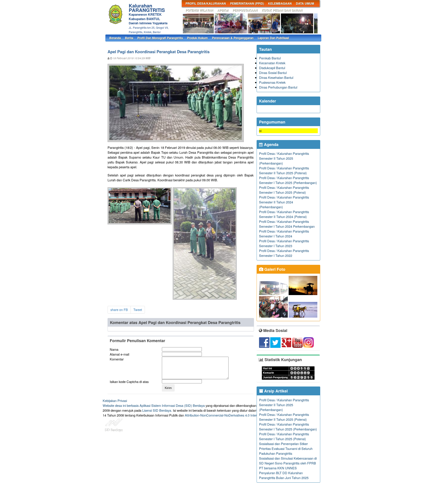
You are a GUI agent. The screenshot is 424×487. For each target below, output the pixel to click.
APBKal (222, 10)
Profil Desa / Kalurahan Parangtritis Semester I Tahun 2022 (284, 253)
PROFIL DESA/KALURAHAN (206, 3)
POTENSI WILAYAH (199, 10)
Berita (129, 38)
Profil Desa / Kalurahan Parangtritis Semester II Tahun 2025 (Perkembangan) (284, 158)
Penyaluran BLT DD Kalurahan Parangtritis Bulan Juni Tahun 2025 (284, 475)
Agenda (270, 144)
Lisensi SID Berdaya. (157, 410)
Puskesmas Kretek (272, 82)
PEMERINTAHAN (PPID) (247, 3)
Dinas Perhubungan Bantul (278, 87)
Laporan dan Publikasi (273, 38)
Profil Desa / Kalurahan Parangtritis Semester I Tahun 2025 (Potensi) (284, 190)
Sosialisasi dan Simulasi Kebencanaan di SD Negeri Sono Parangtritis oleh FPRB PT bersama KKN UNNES (288, 463)
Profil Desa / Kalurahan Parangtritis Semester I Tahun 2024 (284, 233)
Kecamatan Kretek (272, 63)
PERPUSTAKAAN (245, 10)
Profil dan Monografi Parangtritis (160, 38)
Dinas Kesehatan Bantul (276, 77)
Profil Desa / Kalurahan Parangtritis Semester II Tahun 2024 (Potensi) (284, 214)
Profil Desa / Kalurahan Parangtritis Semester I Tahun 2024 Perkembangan (287, 224)
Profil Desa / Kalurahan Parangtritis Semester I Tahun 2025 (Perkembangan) (288, 180)
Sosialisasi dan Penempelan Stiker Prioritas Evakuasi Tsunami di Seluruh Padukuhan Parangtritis (285, 448)
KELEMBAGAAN (280, 3)
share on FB (119, 309)
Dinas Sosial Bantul (273, 72)
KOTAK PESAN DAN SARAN (282, 10)
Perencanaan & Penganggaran (233, 38)
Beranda (115, 38)
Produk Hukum (197, 38)
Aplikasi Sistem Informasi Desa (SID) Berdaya (172, 405)
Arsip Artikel (275, 391)
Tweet (137, 309)
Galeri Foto (274, 269)
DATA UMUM (305, 3)
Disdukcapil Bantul (272, 67)
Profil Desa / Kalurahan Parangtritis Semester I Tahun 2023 (284, 243)
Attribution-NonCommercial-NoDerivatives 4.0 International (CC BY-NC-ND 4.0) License (247, 415)
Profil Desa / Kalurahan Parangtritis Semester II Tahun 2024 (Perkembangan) (284, 202)
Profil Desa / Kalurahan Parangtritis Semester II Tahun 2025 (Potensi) (284, 170)
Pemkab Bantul (270, 58)
